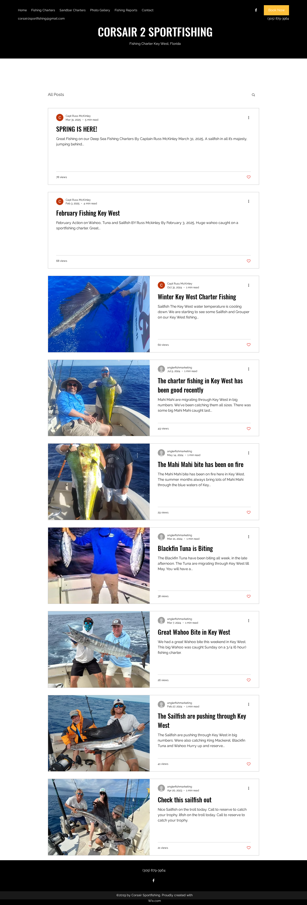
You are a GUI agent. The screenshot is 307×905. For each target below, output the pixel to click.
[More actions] (250, 117)
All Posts (56, 94)
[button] (253, 95)
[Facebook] (256, 10)
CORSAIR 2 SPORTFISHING (155, 31)
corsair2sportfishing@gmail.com (41, 18)
